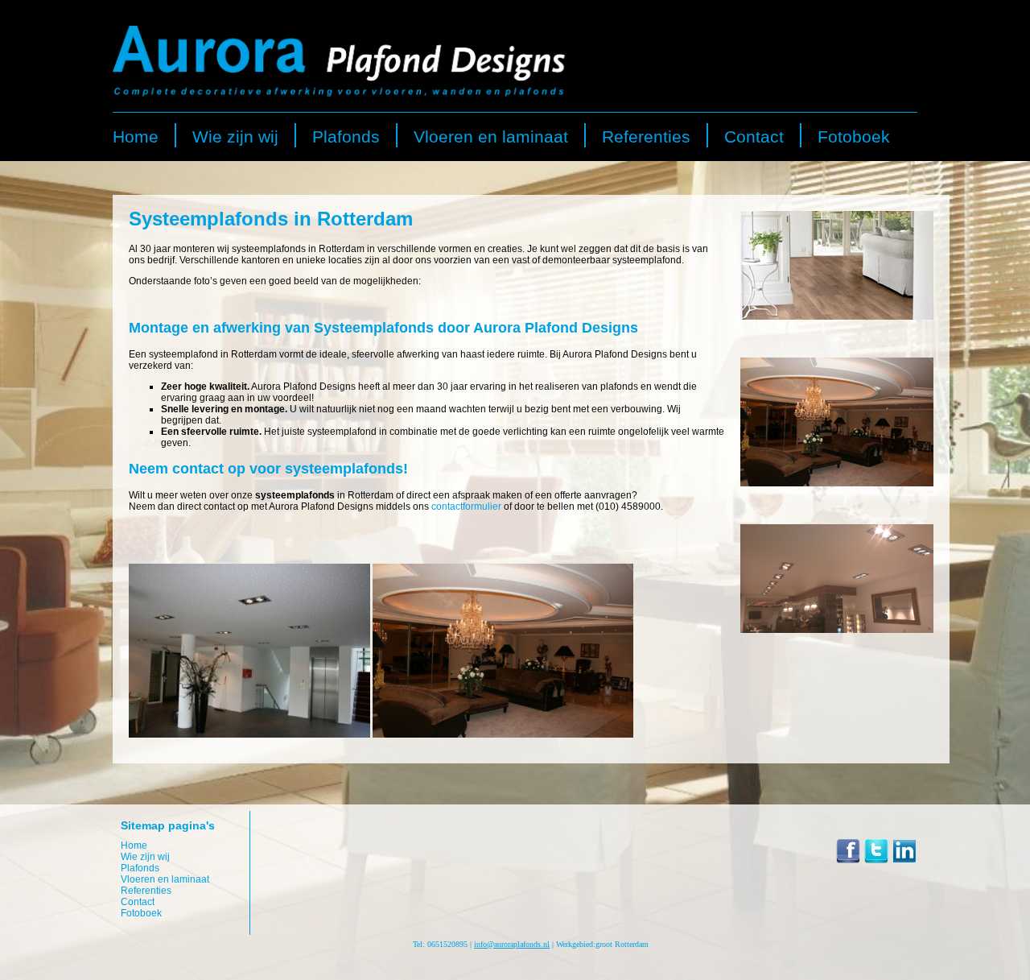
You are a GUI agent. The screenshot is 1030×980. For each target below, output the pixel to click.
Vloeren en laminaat (491, 136)
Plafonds (346, 136)
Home (136, 136)
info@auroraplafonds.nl (512, 944)
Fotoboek (854, 136)
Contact (754, 136)
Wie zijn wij (235, 136)
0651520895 (447, 944)
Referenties (646, 136)
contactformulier (466, 506)
